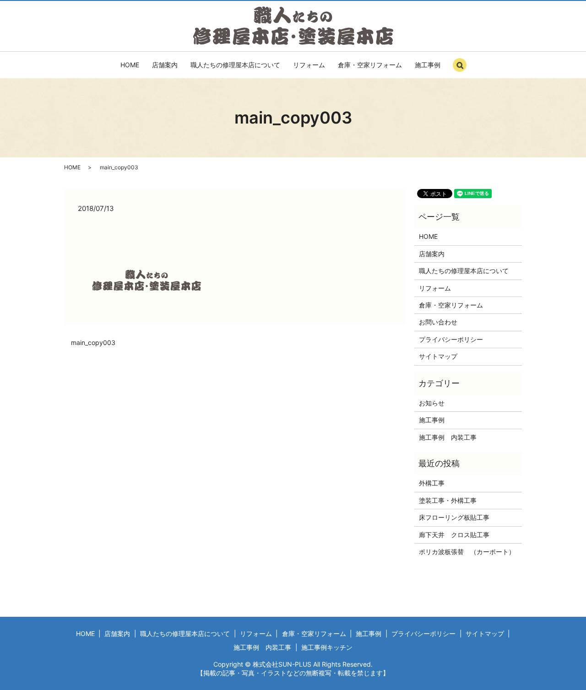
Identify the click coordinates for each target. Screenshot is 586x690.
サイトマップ (438, 356)
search (469, 68)
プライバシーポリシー (451, 339)
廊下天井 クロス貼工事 (454, 535)
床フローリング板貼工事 (454, 517)
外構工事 (432, 483)
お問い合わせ (438, 322)
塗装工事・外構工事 (448, 500)
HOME (129, 65)
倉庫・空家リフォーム (370, 65)
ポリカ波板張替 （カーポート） (467, 551)
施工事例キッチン (327, 647)
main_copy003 (93, 342)
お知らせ (432, 403)
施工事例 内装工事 (448, 437)
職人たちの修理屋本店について (235, 65)
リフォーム (309, 65)
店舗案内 (165, 65)
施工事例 (427, 65)
